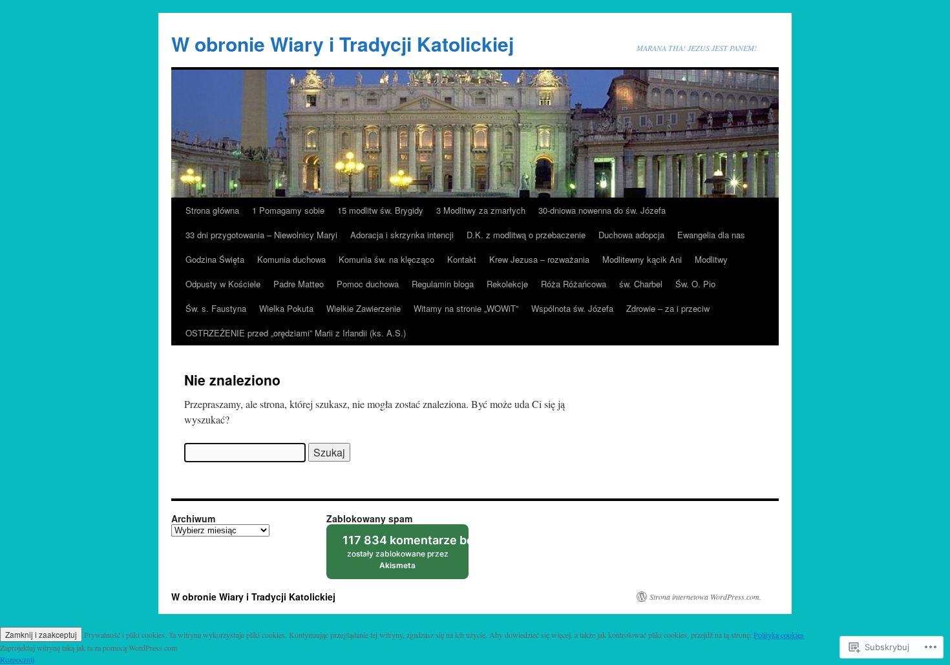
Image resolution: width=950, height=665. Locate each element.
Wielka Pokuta (286, 308)
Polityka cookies (779, 634)
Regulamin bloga (443, 284)
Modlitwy (711, 259)
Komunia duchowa (291, 259)
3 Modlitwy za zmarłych (480, 210)
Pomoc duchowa (368, 284)
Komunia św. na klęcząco (386, 259)
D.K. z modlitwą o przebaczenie (526, 235)
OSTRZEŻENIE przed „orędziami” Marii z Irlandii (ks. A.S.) (295, 333)
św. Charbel (640, 284)
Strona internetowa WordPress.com (704, 596)
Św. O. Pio (695, 284)
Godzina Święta (214, 259)
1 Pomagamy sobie (288, 210)
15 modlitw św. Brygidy (380, 210)
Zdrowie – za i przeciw (668, 308)
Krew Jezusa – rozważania (539, 259)
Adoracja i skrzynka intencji (402, 235)
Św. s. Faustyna (215, 308)
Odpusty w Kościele (222, 284)
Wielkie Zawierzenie (363, 308)
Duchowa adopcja (631, 235)
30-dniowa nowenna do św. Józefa (602, 210)
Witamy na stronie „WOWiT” (466, 308)
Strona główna (212, 210)
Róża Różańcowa (573, 284)
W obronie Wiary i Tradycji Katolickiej (342, 43)
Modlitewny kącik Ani (642, 259)
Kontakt (461, 259)
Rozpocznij (17, 659)
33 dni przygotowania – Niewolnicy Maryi (261, 235)
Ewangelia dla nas (711, 235)
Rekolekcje (507, 284)
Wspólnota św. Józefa (572, 308)
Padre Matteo (298, 284)
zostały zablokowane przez (406, 556)
